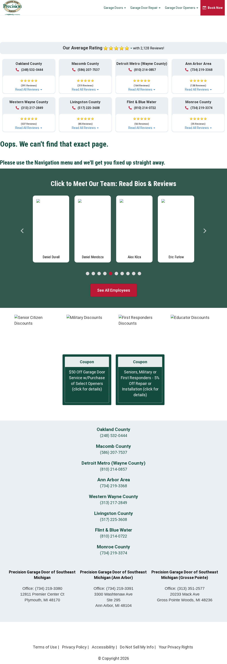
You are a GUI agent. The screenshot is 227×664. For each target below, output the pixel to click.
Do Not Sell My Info (137, 647)
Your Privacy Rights (176, 647)
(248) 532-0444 (32, 70)
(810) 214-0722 (145, 108)
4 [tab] (105, 274)
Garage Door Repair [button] (144, 8)
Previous (22, 230)
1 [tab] (87, 274)
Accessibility (103, 647)
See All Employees (113, 290)
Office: (42, 588)
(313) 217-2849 (32, 108)
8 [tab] (128, 274)
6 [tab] (116, 274)
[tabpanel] (51, 227)
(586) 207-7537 (89, 70)
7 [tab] (122, 274)
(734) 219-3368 (201, 70)
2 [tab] (93, 274)
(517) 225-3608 (89, 108)
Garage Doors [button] (114, 8)
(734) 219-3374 (201, 108)
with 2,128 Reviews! (148, 48)
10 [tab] (139, 274)
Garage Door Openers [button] (180, 8)
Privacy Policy (74, 647)
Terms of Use (45, 647)
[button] (29, 83)
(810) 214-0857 (145, 70)
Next (204, 230)
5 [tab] (110, 274)
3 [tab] (99, 274)
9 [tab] (133, 274)
